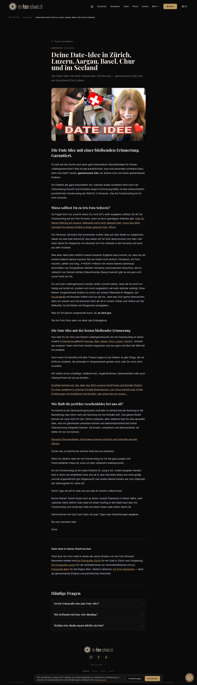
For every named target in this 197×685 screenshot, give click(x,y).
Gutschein (102, 6)
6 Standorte (67, 341)
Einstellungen (135, 678)
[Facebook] (98, 657)
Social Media (58, 296)
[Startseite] (92, 6)
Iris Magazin (28, 17)
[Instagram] (91, 657)
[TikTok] (106, 657)
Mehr (154, 6)
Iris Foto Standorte (123, 569)
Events (145, 6)
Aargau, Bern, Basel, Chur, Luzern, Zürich (108, 341)
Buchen (170, 6)
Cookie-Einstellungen (166, 682)
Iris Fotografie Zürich (89, 560)
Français (95, 671)
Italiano (111, 671)
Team (126, 6)
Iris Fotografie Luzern (63, 564)
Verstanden (152, 678)
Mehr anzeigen (97, 665)
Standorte (115, 6)
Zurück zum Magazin (64, 41)
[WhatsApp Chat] (189, 677)
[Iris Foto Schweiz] (98, 650)
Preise (135, 6)
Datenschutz (100, 680)
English (103, 671)
